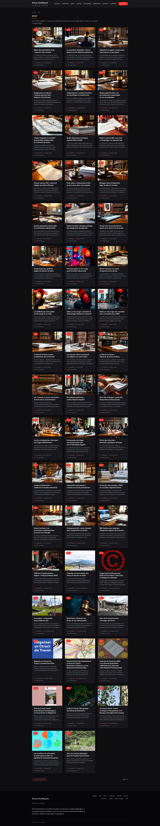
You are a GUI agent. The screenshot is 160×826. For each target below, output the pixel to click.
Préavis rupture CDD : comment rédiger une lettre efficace (45, 184)
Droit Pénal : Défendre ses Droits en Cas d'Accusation (77, 619)
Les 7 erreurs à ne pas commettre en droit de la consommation (46, 398)
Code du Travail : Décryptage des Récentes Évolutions (77, 709)
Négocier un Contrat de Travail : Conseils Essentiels (44, 662)
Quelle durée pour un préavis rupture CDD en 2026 (77, 139)
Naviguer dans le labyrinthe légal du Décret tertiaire (110, 184)
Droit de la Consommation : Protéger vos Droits (109, 619)
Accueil (57, 3)
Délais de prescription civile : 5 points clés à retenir (44, 51)
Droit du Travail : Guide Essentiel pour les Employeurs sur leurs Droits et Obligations (45, 710)
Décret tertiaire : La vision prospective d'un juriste (109, 270)
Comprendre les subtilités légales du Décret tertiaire (44, 270)
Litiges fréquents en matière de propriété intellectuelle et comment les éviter (44, 140)
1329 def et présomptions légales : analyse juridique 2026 (46, 574)
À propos (113, 3)
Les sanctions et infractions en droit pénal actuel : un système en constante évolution (46, 755)
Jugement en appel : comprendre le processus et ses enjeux (112, 51)
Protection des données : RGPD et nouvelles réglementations (111, 486)
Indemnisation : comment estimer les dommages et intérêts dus (79, 94)
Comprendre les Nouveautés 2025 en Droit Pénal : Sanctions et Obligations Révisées (111, 575)
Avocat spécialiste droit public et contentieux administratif (45, 227)
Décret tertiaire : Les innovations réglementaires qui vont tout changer (44, 530)
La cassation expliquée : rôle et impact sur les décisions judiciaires (80, 51)
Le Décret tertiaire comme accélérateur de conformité (44, 356)
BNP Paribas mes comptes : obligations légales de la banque (112, 529)
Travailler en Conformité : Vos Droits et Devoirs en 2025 (78, 574)
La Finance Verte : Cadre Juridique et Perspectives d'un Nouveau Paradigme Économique (112, 710)
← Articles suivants (39, 779)
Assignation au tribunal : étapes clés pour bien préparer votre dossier (42, 95)
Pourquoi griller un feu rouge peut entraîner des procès (77, 270)
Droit (73, 3)
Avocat (79, 3)
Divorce (105, 3)
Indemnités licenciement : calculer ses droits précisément (78, 486)
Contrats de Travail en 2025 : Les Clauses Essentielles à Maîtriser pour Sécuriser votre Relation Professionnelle (111, 664)
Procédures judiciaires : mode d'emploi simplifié (75, 398)
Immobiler (97, 3)
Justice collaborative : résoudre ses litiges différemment (46, 441)
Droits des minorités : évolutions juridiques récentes (111, 441)
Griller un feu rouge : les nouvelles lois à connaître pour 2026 (112, 313)
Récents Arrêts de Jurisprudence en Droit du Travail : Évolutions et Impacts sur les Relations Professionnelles (79, 664)
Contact (123, 3)
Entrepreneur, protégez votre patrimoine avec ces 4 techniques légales (76, 442)
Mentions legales (119, 798)
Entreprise (88, 3)
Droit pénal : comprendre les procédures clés (43, 619)
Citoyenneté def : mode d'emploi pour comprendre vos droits (79, 529)
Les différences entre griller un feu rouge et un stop (44, 313)
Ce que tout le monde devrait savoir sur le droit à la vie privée (111, 227)
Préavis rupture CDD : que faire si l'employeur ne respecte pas (111, 139)
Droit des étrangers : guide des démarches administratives (111, 398)
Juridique (65, 3)
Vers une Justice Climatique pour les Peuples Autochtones (78, 754)
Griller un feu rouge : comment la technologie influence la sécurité (79, 313)
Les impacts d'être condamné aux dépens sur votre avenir (78, 356)
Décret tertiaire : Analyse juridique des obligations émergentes (79, 227)
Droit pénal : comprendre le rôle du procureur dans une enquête (78, 184)
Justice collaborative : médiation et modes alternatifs (45, 486)
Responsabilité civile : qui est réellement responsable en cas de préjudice (110, 95)
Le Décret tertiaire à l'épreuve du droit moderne (110, 356)
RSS (127, 798)
